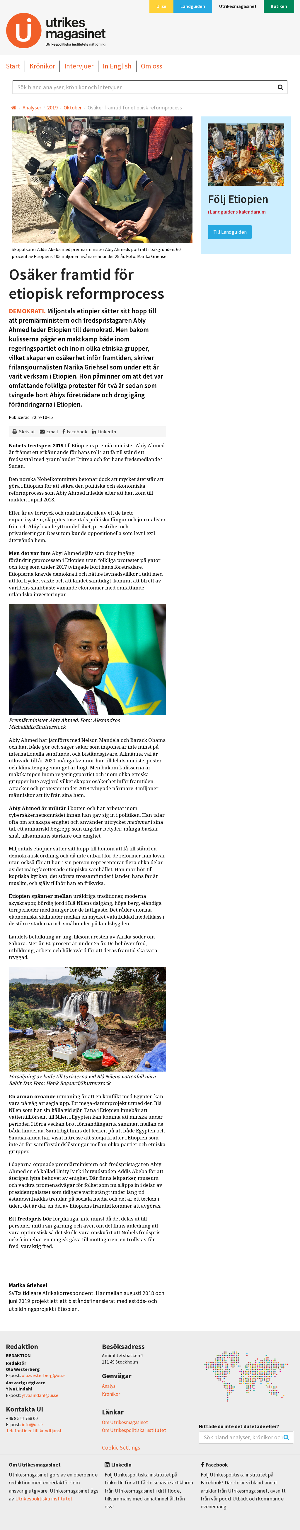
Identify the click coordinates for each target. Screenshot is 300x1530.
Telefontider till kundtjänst (34, 1430)
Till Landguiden (230, 232)
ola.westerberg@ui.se (44, 1375)
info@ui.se (32, 1424)
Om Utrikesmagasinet (125, 1422)
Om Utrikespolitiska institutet (134, 1430)
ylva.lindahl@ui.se (40, 1395)
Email (52, 431)
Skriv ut (27, 431)
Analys (108, 1386)
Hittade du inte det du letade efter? (239, 1427)
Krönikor (111, 1394)
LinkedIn (107, 431)
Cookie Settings (121, 1447)
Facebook (77, 431)
